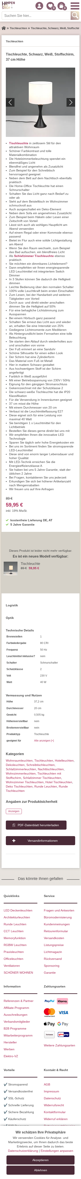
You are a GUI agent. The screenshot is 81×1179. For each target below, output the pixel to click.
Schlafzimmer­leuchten (21, 769)
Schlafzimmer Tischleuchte (34, 256)
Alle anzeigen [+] (44, 740)
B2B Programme (15, 1028)
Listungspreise (54, 945)
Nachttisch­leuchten (51, 769)
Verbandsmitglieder (17, 1021)
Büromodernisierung (58, 917)
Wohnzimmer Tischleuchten (25, 782)
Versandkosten (54, 938)
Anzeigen (13, 811)
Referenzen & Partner (18, 1001)
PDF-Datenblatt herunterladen (38, 825)
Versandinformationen (43, 840)
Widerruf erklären (56, 1119)
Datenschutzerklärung (23, 1150)
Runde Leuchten (45, 786)
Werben (9, 1049)
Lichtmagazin (53, 952)
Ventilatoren (12, 965)
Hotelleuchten (64, 760)
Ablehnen (40, 1170)
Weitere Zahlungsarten (59, 1045)
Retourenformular (56, 931)
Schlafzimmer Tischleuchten (42, 778)
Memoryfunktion (15, 938)
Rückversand (53, 958)
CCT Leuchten (14, 931)
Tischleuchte (18, 143)
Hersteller (10, 1042)
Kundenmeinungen (57, 924)
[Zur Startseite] (4, 28)
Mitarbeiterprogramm (18, 1035)
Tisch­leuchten (43, 760)
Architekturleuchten (17, 917)
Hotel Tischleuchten (58, 782)
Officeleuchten (13, 958)
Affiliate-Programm (16, 1007)
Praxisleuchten (14, 952)
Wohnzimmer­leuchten (21, 773)
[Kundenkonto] (39, 6)
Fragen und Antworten (59, 910)
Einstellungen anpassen (57, 1150)
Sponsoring (51, 965)
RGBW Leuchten (15, 945)
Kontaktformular (55, 1112)
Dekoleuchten (15, 765)
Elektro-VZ (11, 1056)
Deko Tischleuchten (19, 786)
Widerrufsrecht (54, 1105)
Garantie (50, 972)
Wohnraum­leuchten (19, 760)
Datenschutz (52, 1098)
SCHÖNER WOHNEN (18, 972)
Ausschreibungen (15, 1014)
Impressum (51, 1091)
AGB (47, 1084)
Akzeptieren (40, 1160)
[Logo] (8, 5)
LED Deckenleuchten (18, 910)
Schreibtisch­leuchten (40, 765)
